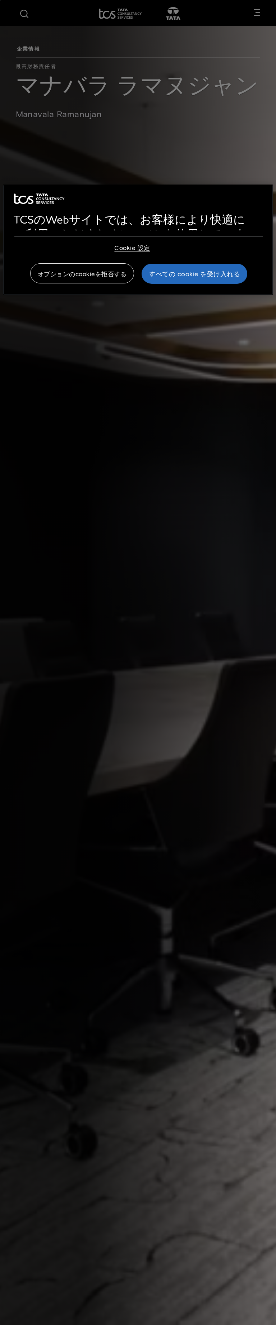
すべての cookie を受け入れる (194, 274)
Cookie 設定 (132, 247)
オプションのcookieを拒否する (82, 273)
